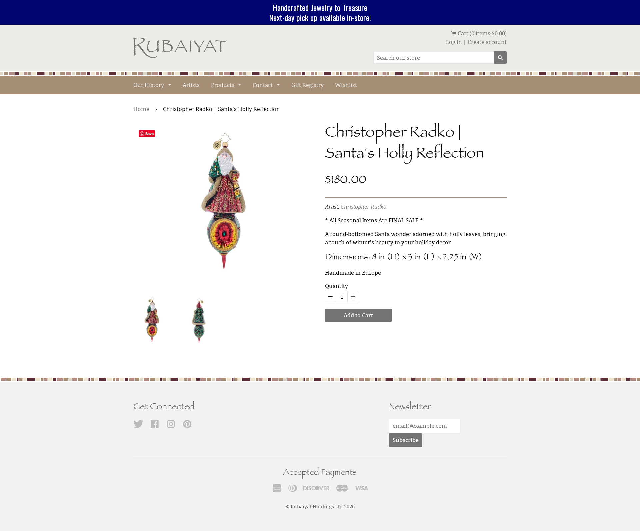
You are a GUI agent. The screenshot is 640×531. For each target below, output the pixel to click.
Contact (263, 85)
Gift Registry (307, 85)
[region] (320, 12)
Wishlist (346, 85)
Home (141, 109)
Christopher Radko (363, 206)
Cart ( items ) (481, 33)
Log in (454, 42)
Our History (149, 85)
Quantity (336, 286)
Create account (487, 42)
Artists (191, 85)
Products (223, 85)
